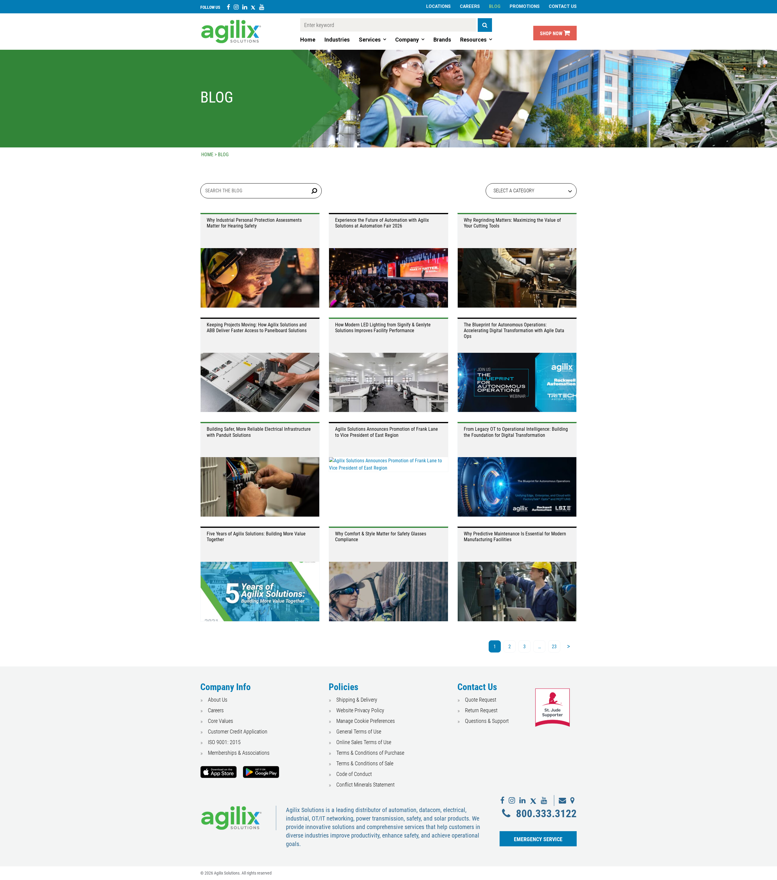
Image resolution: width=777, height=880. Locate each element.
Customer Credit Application (237, 731)
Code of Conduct (354, 774)
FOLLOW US (210, 7)
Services (370, 39)
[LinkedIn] (244, 6)
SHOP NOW (552, 33)
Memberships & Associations (239, 753)
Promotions (525, 6)
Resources (473, 39)
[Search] (485, 25)
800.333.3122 (546, 813)
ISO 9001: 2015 (224, 742)
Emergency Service (538, 839)
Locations (438, 6)
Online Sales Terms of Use (363, 742)
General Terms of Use (358, 731)
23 (554, 646)
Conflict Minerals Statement (365, 784)
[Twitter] (253, 6)
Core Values (220, 721)
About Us (217, 699)
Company (407, 39)
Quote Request (480, 699)
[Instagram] (236, 6)
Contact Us (563, 6)
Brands (442, 39)
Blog (494, 6)
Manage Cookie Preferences (365, 721)
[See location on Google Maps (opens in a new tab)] (572, 800)
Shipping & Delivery (356, 699)
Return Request (481, 710)
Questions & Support (487, 721)
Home (307, 39)
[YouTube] (261, 6)
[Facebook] (228, 6)
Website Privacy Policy (360, 710)
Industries (337, 39)
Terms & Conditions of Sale (364, 763)
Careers (470, 6)
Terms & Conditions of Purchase (370, 753)
